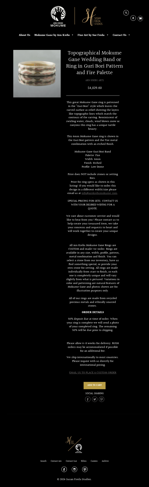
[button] (95, 385)
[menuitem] (24, 35)
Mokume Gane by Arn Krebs (52, 35)
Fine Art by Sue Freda (91, 35)
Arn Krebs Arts (94, 80)
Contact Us (120, 35)
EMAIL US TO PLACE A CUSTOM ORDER (92, 372)
